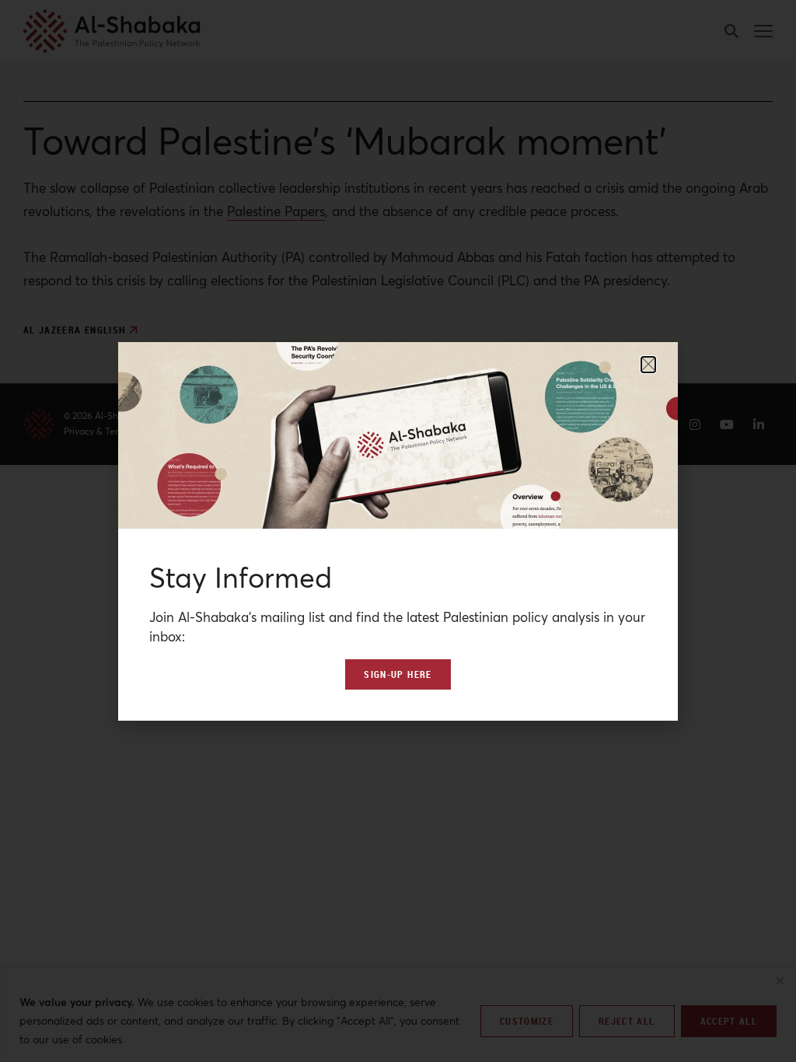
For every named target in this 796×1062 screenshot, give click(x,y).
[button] (648, 365)
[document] (398, 531)
